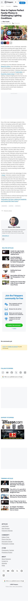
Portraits (17, 206)
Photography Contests (8, 544)
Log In (19, 1)
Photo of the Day (6, 539)
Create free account (14, 325)
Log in (14, 328)
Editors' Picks (5, 537)
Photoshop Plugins (7, 552)
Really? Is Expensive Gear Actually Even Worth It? (17, 266)
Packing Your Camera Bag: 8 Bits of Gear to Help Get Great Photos (18, 283)
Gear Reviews (6, 528)
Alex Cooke (6, 21)
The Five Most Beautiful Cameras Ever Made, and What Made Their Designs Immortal (17, 484)
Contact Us (5, 561)
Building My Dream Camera (15, 271)
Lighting (15, 6)
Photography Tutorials (8, 550)
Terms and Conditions (17, 586)
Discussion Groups (7, 541)
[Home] (9, 2)
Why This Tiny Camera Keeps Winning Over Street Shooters (18, 496)
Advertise (4, 563)
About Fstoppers (6, 559)
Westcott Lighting (5, 66)
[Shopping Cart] (15, 2)
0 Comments (17, 23)
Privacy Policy (9, 586)
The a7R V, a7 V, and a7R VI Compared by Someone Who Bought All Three (18, 490)
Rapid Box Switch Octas (7, 74)
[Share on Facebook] (2, 43)
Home (2, 6)
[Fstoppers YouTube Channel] (7, 372)
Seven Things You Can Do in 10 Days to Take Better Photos (18, 502)
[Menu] (2, 2)
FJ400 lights (18, 72)
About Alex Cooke (14, 227)
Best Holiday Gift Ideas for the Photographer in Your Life (17, 277)
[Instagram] (3, 238)
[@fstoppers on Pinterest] (20, 372)
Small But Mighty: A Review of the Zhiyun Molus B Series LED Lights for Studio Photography (17, 259)
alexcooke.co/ (5, 235)
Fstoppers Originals (7, 531)
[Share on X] (5, 43)
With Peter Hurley (13, 201)
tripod (3, 175)
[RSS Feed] (25, 372)
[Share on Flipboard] (8, 43)
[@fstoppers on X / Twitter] (16, 372)
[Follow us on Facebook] (12, 372)
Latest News (5, 526)
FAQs (3, 565)
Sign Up (22, 3)
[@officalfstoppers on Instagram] (3, 372)
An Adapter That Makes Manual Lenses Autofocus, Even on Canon (17, 508)
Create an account (13, 346)
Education (8, 6)
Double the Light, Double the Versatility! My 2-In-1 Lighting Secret (17, 252)
